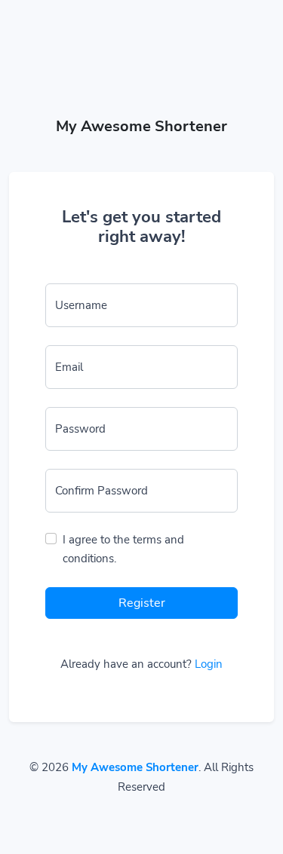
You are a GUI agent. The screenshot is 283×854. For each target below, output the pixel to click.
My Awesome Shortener (135, 767)
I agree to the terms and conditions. (123, 549)
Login (209, 664)
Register (141, 603)
